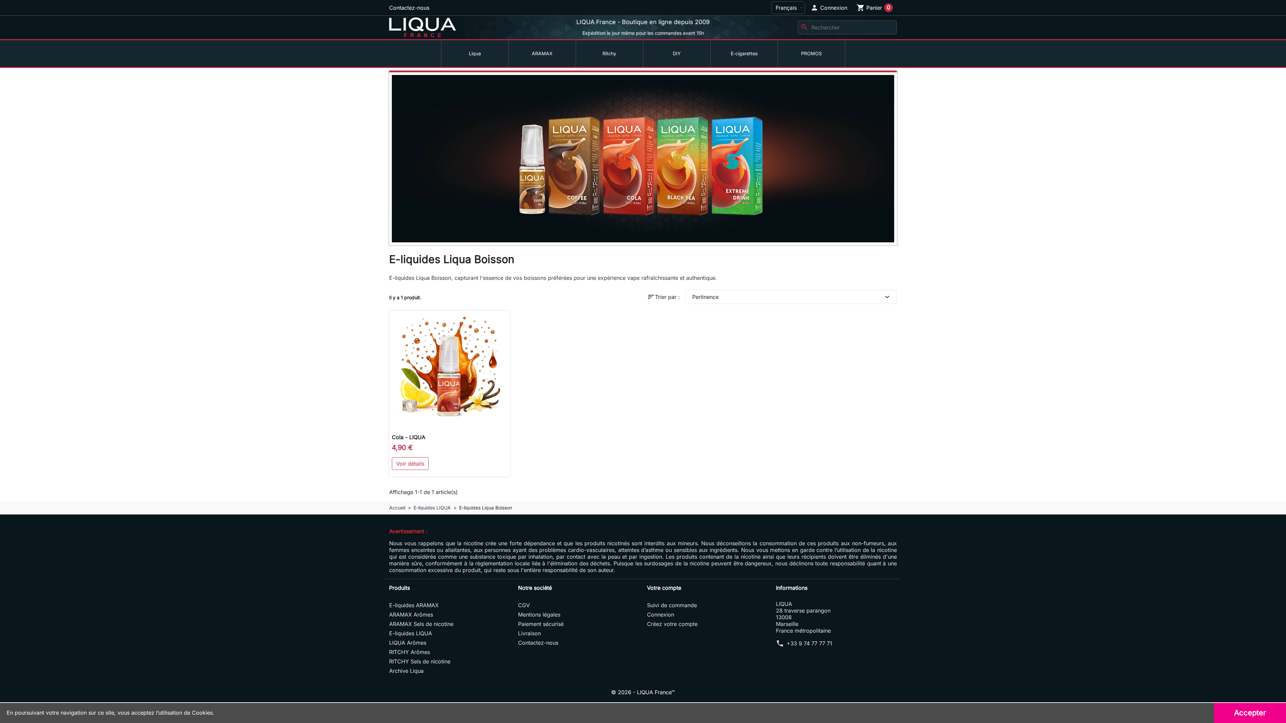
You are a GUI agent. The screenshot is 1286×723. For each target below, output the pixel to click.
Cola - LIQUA (408, 437)
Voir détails (410, 463)
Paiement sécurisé (541, 624)
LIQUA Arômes (407, 642)
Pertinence (791, 297)
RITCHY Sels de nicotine (419, 661)
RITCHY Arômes (409, 652)
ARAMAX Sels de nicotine (421, 624)
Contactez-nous (409, 7)
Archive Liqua (406, 670)
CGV (524, 605)
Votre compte (664, 587)
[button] (828, 8)
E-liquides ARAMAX (414, 605)
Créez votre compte (672, 624)
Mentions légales (539, 614)
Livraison (529, 633)
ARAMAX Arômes (411, 614)
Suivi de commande (672, 605)
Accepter (1250, 712)
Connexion (660, 614)
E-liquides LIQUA (410, 633)
